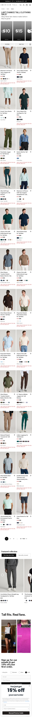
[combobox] (15, 708)
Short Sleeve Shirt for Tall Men (22, 232)
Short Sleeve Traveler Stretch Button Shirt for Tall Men (5, 274)
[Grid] (30, 44)
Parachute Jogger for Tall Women (5, 152)
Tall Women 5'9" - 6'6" (21, 1)
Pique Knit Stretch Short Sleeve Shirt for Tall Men (22, 314)
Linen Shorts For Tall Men (22, 517)
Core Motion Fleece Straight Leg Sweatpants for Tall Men (9, 595)
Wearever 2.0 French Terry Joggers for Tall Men (6, 72)
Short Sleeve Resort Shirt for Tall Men (5, 313)
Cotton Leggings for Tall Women (22, 436)
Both (28, 672)
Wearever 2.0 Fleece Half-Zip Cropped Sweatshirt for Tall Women (22, 192)
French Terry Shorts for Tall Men (6, 112)
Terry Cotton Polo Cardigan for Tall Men (21, 113)
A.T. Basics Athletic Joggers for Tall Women (22, 396)
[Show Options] (28, 708)
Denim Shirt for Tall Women (22, 152)
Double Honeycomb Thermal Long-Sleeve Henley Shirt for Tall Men (22, 477)
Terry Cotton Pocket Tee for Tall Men (22, 71)
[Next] (29, 575)
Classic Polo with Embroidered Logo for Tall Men (5, 233)
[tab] (8, 555)
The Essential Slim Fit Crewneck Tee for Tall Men (6, 518)
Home (3, 9)
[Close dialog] (29, 686)
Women (14, 672)
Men (8, 9)
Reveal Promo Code (16, 713)
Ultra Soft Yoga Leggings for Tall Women (5, 192)
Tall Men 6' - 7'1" (9, 1)
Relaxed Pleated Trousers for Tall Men (5, 436)
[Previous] (2, 575)
